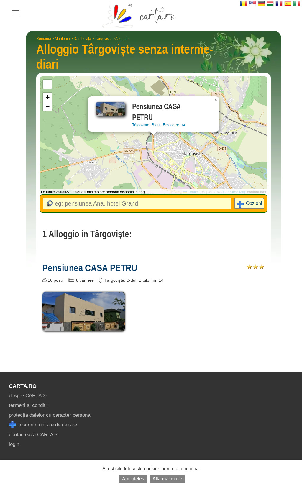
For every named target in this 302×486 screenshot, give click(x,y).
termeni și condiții (28, 405)
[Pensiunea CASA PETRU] (83, 327)
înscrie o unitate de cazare (47, 425)
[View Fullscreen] (47, 84)
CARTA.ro (23, 386)
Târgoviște (103, 39)
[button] (215, 100)
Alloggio (122, 39)
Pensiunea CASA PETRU (89, 267)
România (43, 39)
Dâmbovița (82, 39)
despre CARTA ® (28, 395)
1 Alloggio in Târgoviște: (87, 234)
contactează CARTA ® (33, 434)
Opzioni (254, 203)
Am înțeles (133, 478)
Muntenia (62, 39)
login (14, 444)
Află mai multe (167, 478)
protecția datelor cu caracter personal (50, 415)
